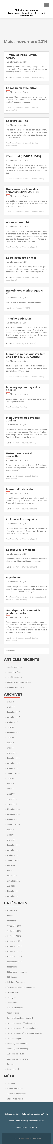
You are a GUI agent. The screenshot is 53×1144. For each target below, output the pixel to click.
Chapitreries (12, 1003)
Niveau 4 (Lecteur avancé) (26, 343)
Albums (10, 916)
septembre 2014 (13, 825)
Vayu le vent (14, 577)
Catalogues (11, 998)
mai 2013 (10, 871)
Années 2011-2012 (14, 946)
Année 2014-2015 (23, 308)
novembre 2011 (13, 896)
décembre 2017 (13, 712)
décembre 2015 (13, 758)
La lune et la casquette (21, 519)
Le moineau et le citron (22, 88)
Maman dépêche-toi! (20, 489)
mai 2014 (10, 830)
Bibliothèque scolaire (26, 10)
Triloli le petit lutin (18, 318)
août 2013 (11, 866)
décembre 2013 (13, 845)
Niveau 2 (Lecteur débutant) (26, 247)
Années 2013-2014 (14, 957)
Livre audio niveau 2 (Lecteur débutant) (31, 597)
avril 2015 (11, 789)
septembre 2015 (13, 773)
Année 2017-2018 (14, 936)
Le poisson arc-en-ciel (21, 257)
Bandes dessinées (14, 962)
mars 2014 (11, 835)
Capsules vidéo (13, 992)
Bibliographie (12, 967)
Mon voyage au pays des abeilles (23, 389)
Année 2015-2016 (14, 931)
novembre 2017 (13, 717)
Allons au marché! (18, 222)
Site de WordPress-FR (15, 1099)
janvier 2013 (12, 876)
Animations (11, 921)
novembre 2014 (13, 814)
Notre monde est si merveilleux (19, 455)
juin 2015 (10, 779)
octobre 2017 (12, 722)
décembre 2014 (13, 809)
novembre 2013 (13, 850)
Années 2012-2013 (14, 951)
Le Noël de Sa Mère (14, 677)
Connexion (11, 1083)
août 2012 (11, 886)
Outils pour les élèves (15, 1054)
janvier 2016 (12, 753)
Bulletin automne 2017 (16, 687)
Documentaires (13, 1013)
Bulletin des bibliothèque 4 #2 (24, 292)
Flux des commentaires (16, 1094)
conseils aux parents (15, 1008)
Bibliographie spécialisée (17, 972)
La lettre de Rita (17, 120)
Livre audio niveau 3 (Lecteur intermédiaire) (24, 1033)
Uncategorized (21, 407)
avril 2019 (11, 707)
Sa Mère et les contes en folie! (19, 682)
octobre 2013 (12, 855)
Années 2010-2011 (14, 941)
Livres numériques (14, 1038)
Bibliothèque (12, 977)
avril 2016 (11, 748)
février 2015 (12, 799)
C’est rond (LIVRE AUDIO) (23, 156)
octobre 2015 (12, 768)
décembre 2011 (13, 891)
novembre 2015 (13, 763)
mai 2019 (10, 702)
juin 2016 (10, 738)
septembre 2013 (13, 860)
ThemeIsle (36, 1138)
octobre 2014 (12, 819)
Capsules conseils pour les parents (21, 987)
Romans (10, 1064)
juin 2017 (10, 727)
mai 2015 (10, 784)
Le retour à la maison (20, 549)
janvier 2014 (12, 840)
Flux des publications (15, 1089)
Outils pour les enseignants (18, 1059)
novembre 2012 (13, 881)
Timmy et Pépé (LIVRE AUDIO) (21, 56)
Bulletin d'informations (16, 982)
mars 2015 (11, 794)
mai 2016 (10, 743)
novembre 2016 (13, 733)
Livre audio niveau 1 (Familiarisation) (30, 77)
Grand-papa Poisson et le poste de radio (23, 612)
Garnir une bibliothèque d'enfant (20, 1018)
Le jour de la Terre (14, 672)
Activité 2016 (12, 911)
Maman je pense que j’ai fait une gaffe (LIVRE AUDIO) (25, 355)
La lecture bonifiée (14, 667)
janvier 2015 (12, 804)
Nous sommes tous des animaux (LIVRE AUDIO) (22, 191)
